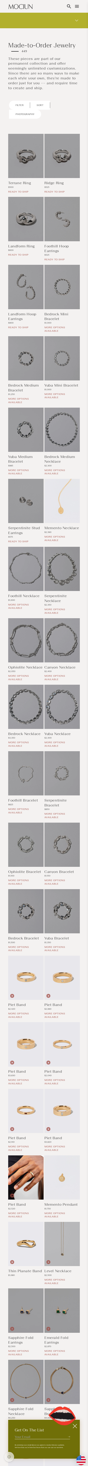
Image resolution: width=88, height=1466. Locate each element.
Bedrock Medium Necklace (59, 459)
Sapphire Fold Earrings (21, 1340)
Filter (20, 105)
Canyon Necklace (60, 667)
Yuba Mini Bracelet (61, 385)
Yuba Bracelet (56, 938)
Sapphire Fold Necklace (21, 1411)
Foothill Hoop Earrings (56, 248)
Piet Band (17, 1005)
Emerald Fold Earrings (56, 1340)
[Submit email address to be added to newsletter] (69, 1436)
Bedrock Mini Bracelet (56, 316)
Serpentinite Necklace (55, 598)
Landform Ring (21, 246)
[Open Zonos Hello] (79, 1458)
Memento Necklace (61, 528)
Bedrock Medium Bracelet (23, 387)
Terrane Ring (19, 183)
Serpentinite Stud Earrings (24, 530)
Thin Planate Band (25, 1271)
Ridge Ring (54, 183)
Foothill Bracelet (23, 800)
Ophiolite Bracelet (24, 871)
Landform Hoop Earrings (22, 316)
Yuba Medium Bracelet (20, 459)
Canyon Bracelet (59, 871)
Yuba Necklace (57, 734)
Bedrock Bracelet (23, 938)
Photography (25, 114)
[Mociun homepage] (20, 6)
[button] (69, 6)
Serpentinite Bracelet (55, 802)
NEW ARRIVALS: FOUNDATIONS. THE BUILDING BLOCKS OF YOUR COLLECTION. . (34, 20)
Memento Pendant (61, 1204)
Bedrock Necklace (24, 734)
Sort (40, 105)
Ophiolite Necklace (25, 667)
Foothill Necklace (23, 596)
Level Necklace (57, 1271)
